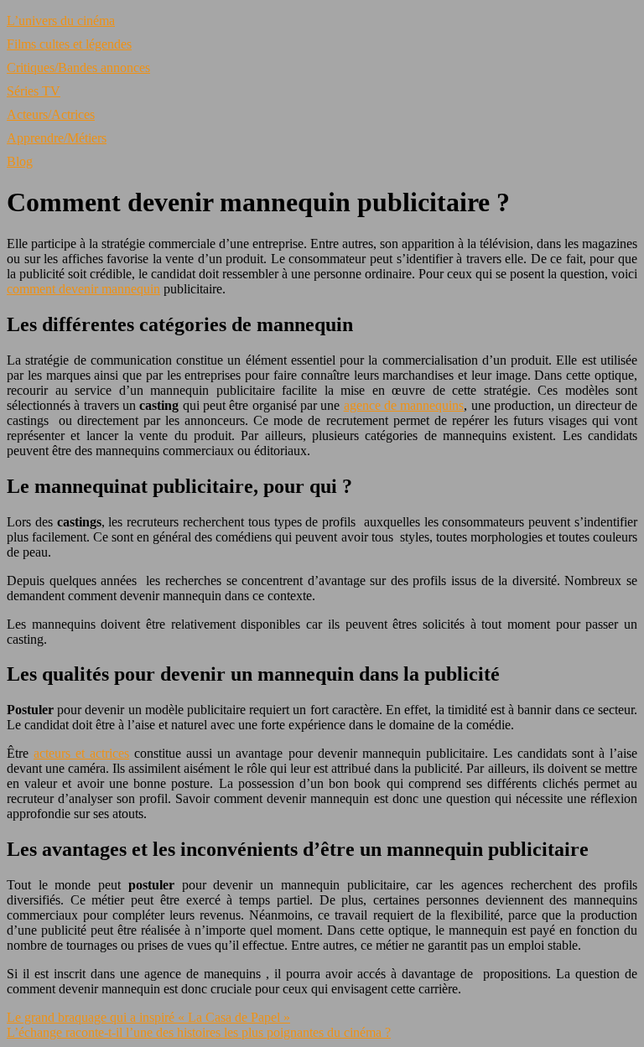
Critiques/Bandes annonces (78, 67)
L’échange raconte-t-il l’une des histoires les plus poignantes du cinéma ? (199, 1032)
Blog (20, 161)
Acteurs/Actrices (51, 114)
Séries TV (33, 91)
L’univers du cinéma (61, 20)
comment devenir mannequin (83, 289)
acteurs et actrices (81, 753)
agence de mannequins (404, 405)
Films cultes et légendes (69, 44)
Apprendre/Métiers (56, 138)
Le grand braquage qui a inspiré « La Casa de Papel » (148, 1017)
